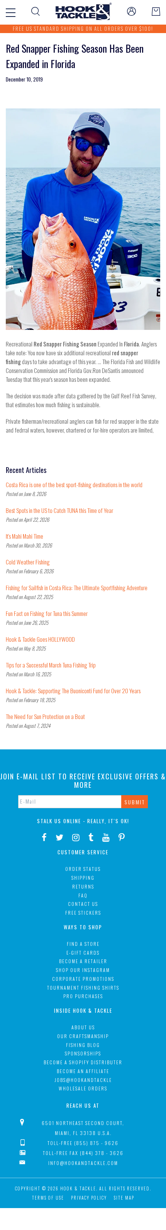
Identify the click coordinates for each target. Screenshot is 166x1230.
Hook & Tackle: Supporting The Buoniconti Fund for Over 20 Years (73, 690)
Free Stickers (83, 912)
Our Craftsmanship (83, 1036)
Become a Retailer (83, 961)
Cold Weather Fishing (28, 562)
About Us (83, 1027)
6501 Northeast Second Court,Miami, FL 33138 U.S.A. (83, 1128)
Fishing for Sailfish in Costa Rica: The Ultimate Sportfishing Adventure (76, 587)
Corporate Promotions (83, 978)
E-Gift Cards (83, 952)
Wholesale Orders (83, 1088)
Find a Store (83, 943)
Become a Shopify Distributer (83, 1062)
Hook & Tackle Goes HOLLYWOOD (40, 639)
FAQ (83, 895)
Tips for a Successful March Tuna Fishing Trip (51, 665)
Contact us (83, 903)
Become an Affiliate (83, 1071)
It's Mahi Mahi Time (24, 536)
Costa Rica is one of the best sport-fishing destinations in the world (74, 484)
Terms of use (48, 1198)
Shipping (83, 877)
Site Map (124, 1198)
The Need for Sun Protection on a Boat (45, 716)
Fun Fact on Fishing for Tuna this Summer (47, 613)
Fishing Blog (83, 1045)
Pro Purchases (83, 996)
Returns (83, 886)
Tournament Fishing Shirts (83, 987)
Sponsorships (83, 1053)
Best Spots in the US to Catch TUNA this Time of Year (59, 510)
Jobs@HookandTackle (83, 1080)
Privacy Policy (89, 1198)
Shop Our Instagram (83, 970)
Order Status (83, 868)
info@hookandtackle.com (83, 1163)
